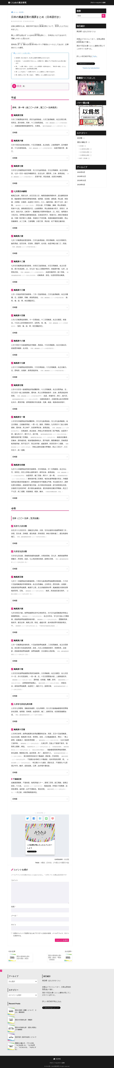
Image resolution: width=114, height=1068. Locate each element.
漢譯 (63, 863)
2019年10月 (81, 180)
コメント (14, 880)
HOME (58, 1059)
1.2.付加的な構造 (85, 152)
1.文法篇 (82, 146)
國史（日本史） (47, 863)
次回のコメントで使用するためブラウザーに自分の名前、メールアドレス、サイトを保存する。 (41, 934)
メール (14, 915)
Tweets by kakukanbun (91, 68)
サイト (13, 925)
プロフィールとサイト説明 (97, 2)
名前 (13, 907)
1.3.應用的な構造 (85, 155)
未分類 (66, 859)
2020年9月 (81, 172)
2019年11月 (81, 176)
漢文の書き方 (83, 142)
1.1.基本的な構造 (85, 149)
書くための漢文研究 (17, 2)
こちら (94, 56)
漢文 (57, 863)
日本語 (14, 132)
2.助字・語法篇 (84, 158)
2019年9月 (81, 185)
